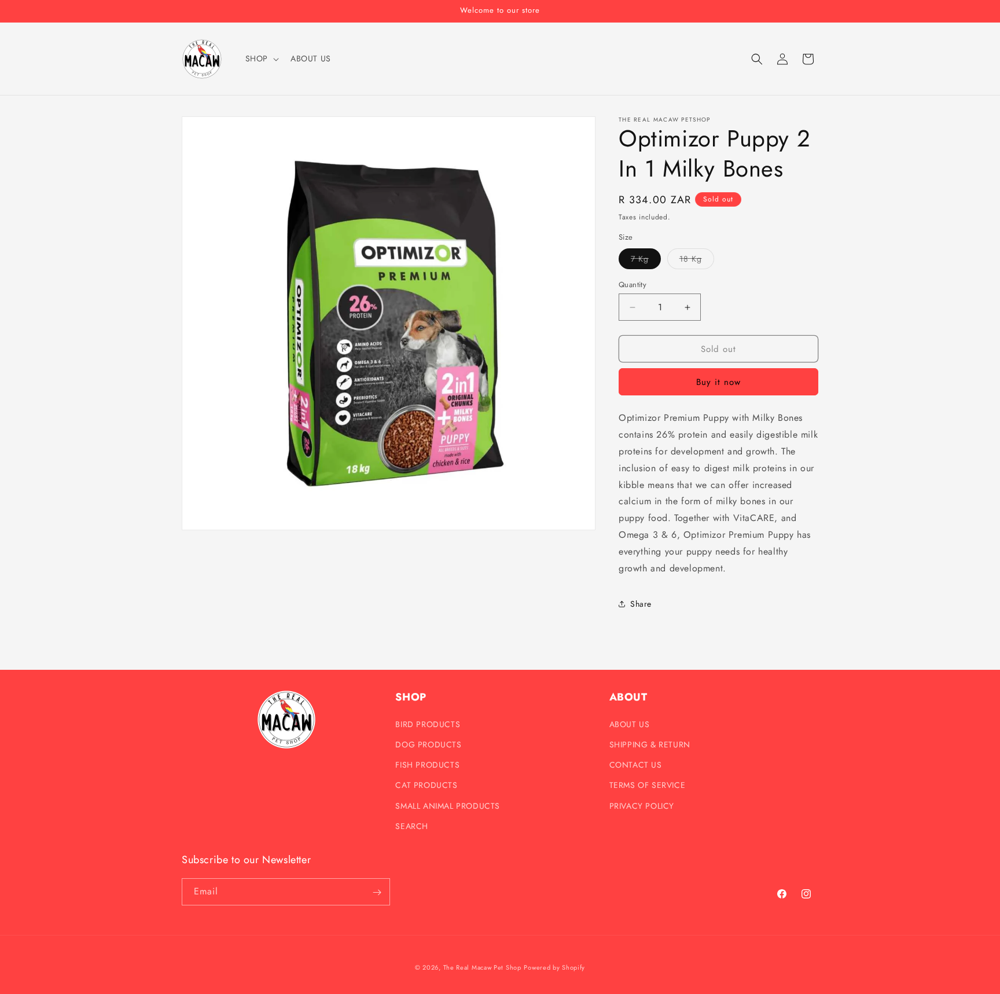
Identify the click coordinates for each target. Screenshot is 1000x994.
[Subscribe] (376, 892)
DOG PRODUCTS (428, 744)
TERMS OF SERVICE (647, 785)
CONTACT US (635, 764)
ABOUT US (629, 723)
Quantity (632, 284)
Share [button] (641, 604)
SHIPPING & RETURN (649, 744)
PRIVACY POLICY (641, 805)
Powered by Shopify (554, 967)
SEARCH (411, 825)
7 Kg (646, 260)
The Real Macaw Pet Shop (482, 967)
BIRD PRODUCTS (427, 723)
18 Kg (696, 260)
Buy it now (718, 382)
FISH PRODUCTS (427, 764)
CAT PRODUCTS (426, 785)
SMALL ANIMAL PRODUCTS (447, 805)
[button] (261, 58)
